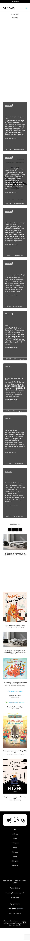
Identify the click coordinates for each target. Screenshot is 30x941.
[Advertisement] (15, 42)
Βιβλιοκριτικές (8, 105)
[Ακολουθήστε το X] (11, 874)
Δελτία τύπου (8, 366)
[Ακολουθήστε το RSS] (21, 874)
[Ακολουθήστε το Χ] (13, 529)
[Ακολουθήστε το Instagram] (20, 529)
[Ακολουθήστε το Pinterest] (16, 529)
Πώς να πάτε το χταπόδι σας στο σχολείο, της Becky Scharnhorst (15, 683)
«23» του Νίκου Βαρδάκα (15, 441)
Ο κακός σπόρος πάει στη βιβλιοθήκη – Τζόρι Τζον (15, 751)
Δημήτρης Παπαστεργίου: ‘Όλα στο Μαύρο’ (15, 285)
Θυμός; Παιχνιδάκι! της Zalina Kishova (15, 625)
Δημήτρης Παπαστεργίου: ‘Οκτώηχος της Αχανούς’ (15, 128)
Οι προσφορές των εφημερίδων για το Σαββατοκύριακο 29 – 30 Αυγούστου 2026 (15, 553)
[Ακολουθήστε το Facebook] (9, 529)
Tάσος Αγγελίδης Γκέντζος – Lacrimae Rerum (15, 389)
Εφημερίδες (17, 654)
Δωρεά (15, 838)
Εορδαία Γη (15, 337)
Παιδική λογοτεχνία (21, 627)
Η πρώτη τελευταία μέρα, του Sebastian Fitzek (15, 797)
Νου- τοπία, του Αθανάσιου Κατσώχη (15, 494)
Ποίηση (17, 697)
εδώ (23, 923)
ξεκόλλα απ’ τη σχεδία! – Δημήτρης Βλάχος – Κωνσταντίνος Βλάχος (15, 234)
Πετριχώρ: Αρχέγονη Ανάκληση (15, 707)
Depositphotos (19, 908)
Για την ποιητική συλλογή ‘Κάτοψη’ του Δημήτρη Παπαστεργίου (15, 181)
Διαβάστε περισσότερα (11, 138)
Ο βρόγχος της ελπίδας (15, 695)
